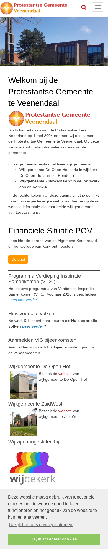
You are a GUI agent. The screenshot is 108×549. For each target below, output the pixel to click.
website (65, 373)
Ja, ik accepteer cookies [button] (54, 539)
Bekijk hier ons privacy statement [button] (41, 524)
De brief (18, 259)
